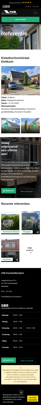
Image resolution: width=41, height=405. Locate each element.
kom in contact (20, 19)
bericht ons (10, 191)
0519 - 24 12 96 (6, 291)
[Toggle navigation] (35, 13)
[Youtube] (9, 7)
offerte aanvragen (26, 191)
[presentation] (6, 126)
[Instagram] (6, 7)
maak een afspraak (26, 361)
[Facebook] (4, 7)
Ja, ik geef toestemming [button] (33, 398)
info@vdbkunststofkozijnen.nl (11, 297)
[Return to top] (21, 392)
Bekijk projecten (29, 249)
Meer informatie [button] (8, 402)
